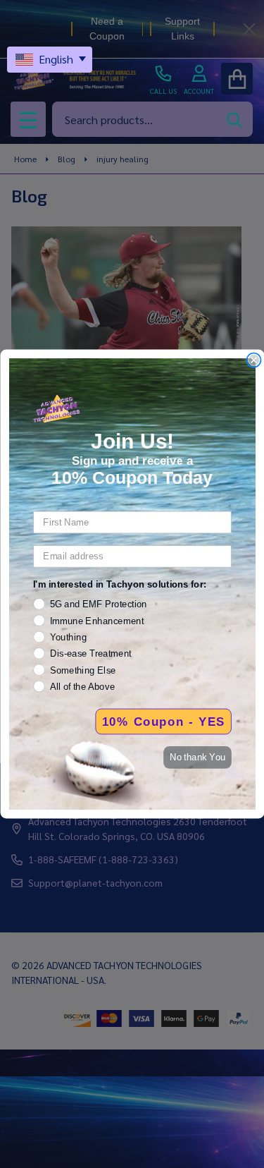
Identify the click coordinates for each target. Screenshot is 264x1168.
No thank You (197, 757)
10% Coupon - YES (163, 721)
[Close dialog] (254, 360)
